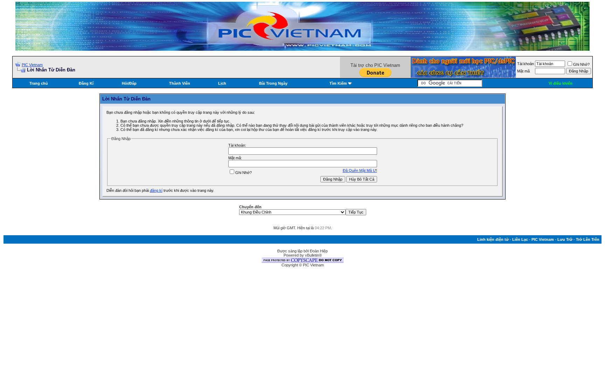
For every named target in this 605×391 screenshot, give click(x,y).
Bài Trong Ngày (273, 83)
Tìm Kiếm (338, 83)
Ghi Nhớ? (581, 64)
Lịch (222, 83)
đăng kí (156, 190)
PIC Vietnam (32, 65)
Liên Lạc (520, 239)
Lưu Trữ (564, 239)
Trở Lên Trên (587, 239)
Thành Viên (179, 83)
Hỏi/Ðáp (129, 83)
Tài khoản (525, 64)
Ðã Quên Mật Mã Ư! (360, 170)
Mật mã (523, 71)
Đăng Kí (86, 83)
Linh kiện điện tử (493, 239)
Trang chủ (38, 83)
